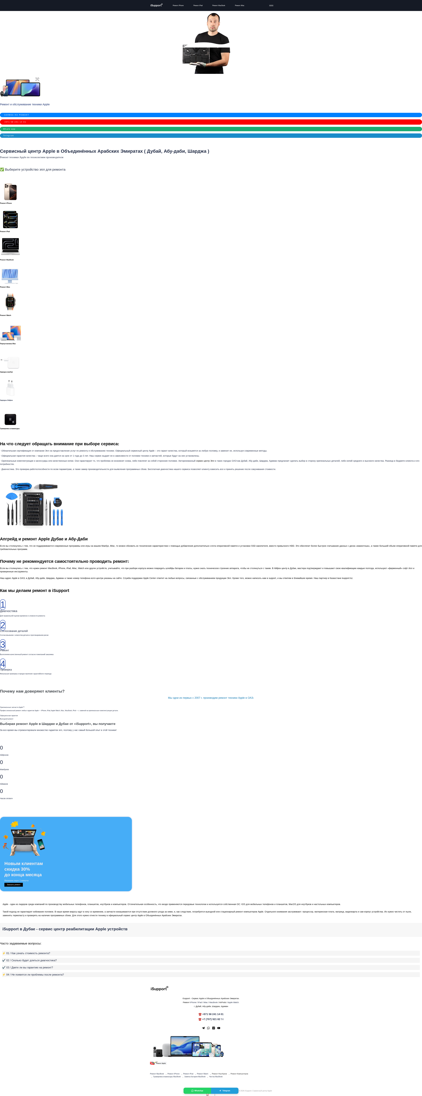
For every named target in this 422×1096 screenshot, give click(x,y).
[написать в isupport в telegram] (203, 1028)
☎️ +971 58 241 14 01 (211, 1014)
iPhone (61, 568)
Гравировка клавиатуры (10, 428)
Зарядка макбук (6, 372)
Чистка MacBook (216, 1077)
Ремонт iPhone (178, 5)
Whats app (9, 129)
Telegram (8, 135)
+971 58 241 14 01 (15, 122)
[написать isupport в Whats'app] (208, 1028)
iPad (200, 1002)
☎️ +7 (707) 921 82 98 (211, 1019)
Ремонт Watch (5, 315)
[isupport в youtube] (218, 1028)
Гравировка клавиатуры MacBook (167, 1077)
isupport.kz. (347, 578)
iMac (206, 1002)
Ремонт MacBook (218, 5)
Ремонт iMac (239, 5)
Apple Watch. (233, 1002)
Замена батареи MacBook (195, 1077)
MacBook (52, 568)
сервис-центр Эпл (205, 461)
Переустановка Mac (8, 344)
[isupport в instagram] (213, 1028)
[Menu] (270, 5)
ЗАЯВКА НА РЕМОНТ (16, 115)
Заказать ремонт (13, 885)
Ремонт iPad (198, 5)
